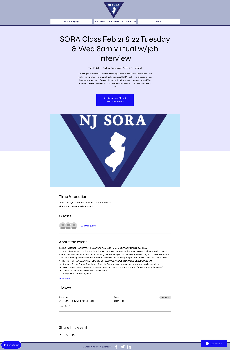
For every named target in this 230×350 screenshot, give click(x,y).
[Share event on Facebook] (60, 335)
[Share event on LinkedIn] (73, 335)
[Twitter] (123, 346)
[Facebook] (116, 346)
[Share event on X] (66, 335)
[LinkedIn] (129, 346)
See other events (115, 101)
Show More (64, 278)
